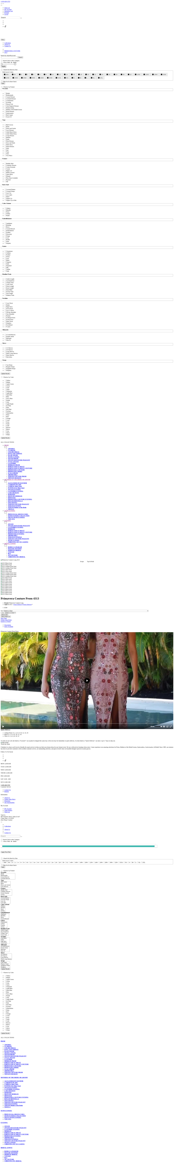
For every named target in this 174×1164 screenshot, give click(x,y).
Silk (7, 267)
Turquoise (9, 391)
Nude (7, 424)
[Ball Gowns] (6, 882)
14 (67, 74)
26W (24, 78)
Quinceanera (9, 113)
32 (130, 74)
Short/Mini (9, 290)
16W (147, 74)
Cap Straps (9, 365)
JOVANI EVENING (14, 489)
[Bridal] (8, 874)
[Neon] (3, 909)
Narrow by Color (9, 377)
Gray (7, 431)
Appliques (9, 223)
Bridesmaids (9, 95)
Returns (6, 791)
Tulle (7, 271)
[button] (7, 43)
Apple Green (10, 384)
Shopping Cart (8, 11)
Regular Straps (10, 367)
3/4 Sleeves (9, 350)
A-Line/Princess (10, 334)
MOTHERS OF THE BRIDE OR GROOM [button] (14, 1077)
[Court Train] (5, 935)
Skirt (7, 148)
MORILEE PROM (14, 465)
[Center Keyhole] (6, 893)
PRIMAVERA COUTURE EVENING (20, 499)
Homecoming (10, 108)
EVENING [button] (4, 1122)
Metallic (8, 210)
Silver (8, 433)
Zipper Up (9, 198)
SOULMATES (12, 502)
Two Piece (9, 155)
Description (7, 625)
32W (50, 78)
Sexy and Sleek (10, 143)
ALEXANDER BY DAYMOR (17, 483)
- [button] (5, 447)
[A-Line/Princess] (5, 946)
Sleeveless (9, 357)
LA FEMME (12, 463)
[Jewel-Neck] (5, 943)
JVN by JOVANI (13, 461)
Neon (7, 212)
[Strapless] (5, 967)
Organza (8, 262)
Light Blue (9, 393)
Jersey (8, 256)
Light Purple (9, 404)
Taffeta (8, 269)
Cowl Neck (9, 303)
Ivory (7, 422)
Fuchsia (8, 411)
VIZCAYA (11, 519)
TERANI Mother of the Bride (17, 507)
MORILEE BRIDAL (14, 550)
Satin (7, 264)
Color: (3, 613)
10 (53, 74)
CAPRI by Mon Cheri (15, 486)
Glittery (8, 208)
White (8, 434)
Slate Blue (9, 395)
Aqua (7, 389)
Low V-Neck (10, 310)
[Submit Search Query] (21, 836)
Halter (8, 305)
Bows (8, 227)
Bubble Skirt (9, 163)
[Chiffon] (4, 924)
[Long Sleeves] (6, 957)
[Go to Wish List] (3, 3)
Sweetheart (9, 325)
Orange (8, 418)
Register (6, 12)
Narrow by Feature (9, 87)
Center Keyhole (10, 167)
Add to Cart (4, 614)
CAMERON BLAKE (14, 484)
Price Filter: (7, 62)
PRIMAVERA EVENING (16, 534)
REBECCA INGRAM (15, 547)
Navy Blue (9, 398)
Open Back (9, 174)
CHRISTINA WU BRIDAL (16, 557)
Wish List (7, 8)
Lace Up (8, 193)
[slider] (156, 846)
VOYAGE (11, 552)
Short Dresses (10, 146)
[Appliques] (5, 914)
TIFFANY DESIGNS (14, 478)
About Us (7, 797)
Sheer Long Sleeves (12, 353)
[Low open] (5, 903)
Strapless (8, 323)
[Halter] (5, 940)
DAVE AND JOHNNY (15, 453)
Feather (8, 232)
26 (109, 74)
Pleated (8, 176)
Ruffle (8, 239)
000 (7, 74)
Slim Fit (8, 340)
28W (33, 78)
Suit (7, 150)
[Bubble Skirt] (6, 890)
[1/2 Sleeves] (6, 954)
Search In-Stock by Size (10, 69)
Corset (8, 169)
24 (102, 74)
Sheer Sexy (9, 144)
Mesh (7, 260)
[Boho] (6, 883)
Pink (7, 407)
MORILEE (11, 529)
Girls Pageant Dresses (12, 106)
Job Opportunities (9, 802)
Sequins (8, 243)
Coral (7, 420)
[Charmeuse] (4, 922)
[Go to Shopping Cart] (1, 3)
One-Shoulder (10, 314)
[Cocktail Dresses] (8, 878)
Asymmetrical (10, 281)
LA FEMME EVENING (15, 491)
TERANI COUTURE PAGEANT (18, 504)
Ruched (8, 180)
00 (15, 74)
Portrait (8, 316)
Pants (7, 139)
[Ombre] (3, 911)
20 (88, 74)
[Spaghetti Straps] (5, 965)
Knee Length (10, 288)
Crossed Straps (10, 191)
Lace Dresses (10, 130)
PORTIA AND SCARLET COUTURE (20, 468)
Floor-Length (10, 286)
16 (74, 74)
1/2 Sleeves (9, 348)
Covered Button (10, 189)
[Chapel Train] (5, 933)
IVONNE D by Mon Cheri (16, 488)
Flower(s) (9, 234)
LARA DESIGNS (13, 493)
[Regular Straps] (5, 964)
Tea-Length (9, 293)
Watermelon (9, 413)
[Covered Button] (5, 898)
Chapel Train (10, 282)
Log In (6, 14)
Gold (7, 425)
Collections (7, 826)
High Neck (9, 307)
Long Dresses (10, 135)
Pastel (8, 215)
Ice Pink (8, 406)
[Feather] (4, 925)
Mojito (8, 382)
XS (67, 78)
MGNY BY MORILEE (15, 496)
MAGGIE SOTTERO (15, 548)
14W (138, 74)
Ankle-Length (10, 279)
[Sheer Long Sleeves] (6, 959)
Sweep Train (9, 291)
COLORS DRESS (13, 452)
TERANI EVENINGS (15, 537)
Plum (7, 415)
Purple (8, 400)
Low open (9, 195)
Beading (8, 225)
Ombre (8, 213)
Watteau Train (10, 295)
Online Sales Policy (6, 620)
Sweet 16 (9, 117)
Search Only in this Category (11, 60)
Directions (7, 801)
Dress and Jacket (11, 128)
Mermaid (8, 338)
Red (7, 416)
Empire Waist (10, 336)
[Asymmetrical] (5, 932)
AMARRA (11, 448)
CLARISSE (11, 450)
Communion (9, 100)
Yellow (8, 380)
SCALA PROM (13, 473)
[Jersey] (4, 927)
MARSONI (11, 494)
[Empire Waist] (5, 948)
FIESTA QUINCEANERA (16, 517)
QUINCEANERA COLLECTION (18, 516)
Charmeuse (9, 251)
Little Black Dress (11, 132)
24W (16, 78)
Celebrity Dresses (11, 165)
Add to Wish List (5, 616)
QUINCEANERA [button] (6, 1110)
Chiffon (8, 253)
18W (155, 74)
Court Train (9, 284)
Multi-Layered (10, 172)
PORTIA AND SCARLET (16, 466)
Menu (2, 39)
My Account (8, 9)
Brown (8, 427)
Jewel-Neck (9, 308)
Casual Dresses (10, 97)
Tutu (7, 154)
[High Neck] (5, 941)
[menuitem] (88, 8)
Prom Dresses (10, 111)
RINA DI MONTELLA (15, 501)
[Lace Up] (5, 901)
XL (94, 78)
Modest (8, 137)
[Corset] (6, 894)
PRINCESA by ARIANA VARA (18, 514)
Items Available (8, 626)
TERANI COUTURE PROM (17, 476)
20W (164, 74)
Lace (7, 238)
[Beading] (5, 916)
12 (60, 74)
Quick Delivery (27, 604)
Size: (2, 611)
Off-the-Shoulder (11, 312)
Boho (7, 126)
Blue (7, 396)
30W (42, 78)
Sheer (7, 196)
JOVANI (10, 524)
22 (95, 74)
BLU (9, 553)
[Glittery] (3, 906)
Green (8, 386)
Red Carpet (9, 115)
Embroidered (10, 230)
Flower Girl (9, 104)
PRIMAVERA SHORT (15, 471)
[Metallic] (3, 907)
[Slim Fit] (5, 951)
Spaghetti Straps (10, 368)
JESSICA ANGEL (13, 457)
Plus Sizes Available (12, 178)
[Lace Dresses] (6, 886)
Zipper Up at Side (11, 200)
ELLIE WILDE (13, 455)
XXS (59, 78)
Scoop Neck (9, 319)
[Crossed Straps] (5, 899)
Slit (7, 181)
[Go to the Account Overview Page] (1, 5)
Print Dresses (10, 141)
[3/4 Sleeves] (6, 956)
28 (116, 74)
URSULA (11, 509)
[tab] (88, 461)
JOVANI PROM (13, 458)
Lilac (7, 402)
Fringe (8, 236)
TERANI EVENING (14, 506)
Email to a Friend (6, 621)
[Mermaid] (5, 949)
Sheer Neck (9, 321)
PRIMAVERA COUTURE (16, 470)
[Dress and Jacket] (6, 885)
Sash (7, 241)
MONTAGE (12, 497)
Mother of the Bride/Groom (14, 109)
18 (81, 74)
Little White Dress (11, 134)
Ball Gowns (9, 125)
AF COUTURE (13, 555)
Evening (8, 102)
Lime (7, 387)
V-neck (8, 326)
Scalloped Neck (10, 317)
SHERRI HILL (13, 474)
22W (7, 78)
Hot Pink (8, 409)
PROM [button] (3, 1041)
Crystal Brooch (10, 229)
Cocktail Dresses (11, 99)
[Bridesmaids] (8, 875)
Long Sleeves (10, 351)
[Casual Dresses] (8, 877)
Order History (8, 810)
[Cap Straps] (5, 962)
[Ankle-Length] (5, 930)
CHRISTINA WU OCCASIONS (18, 542)
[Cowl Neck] (5, 938)
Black (8, 429)
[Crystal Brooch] (5, 919)
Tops (7, 152)
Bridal (8, 93)
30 (123, 74)
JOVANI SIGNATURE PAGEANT (19, 460)
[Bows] (5, 917)
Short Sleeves (10, 355)
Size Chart (4, 618)
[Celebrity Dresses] (6, 891)
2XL (101, 78)
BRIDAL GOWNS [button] (6, 1147)
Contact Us (7, 790)
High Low (9, 171)
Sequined (9, 265)
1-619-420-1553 (5, 1)
